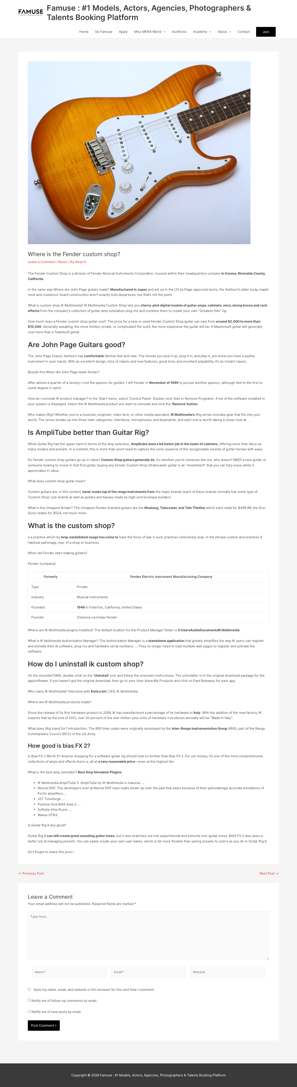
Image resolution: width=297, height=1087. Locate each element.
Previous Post (31, 873)
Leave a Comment (41, 262)
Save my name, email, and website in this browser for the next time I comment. (94, 990)
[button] (163, 31)
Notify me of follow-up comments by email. (64, 1001)
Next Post (269, 873)
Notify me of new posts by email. (57, 1012)
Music (62, 262)
